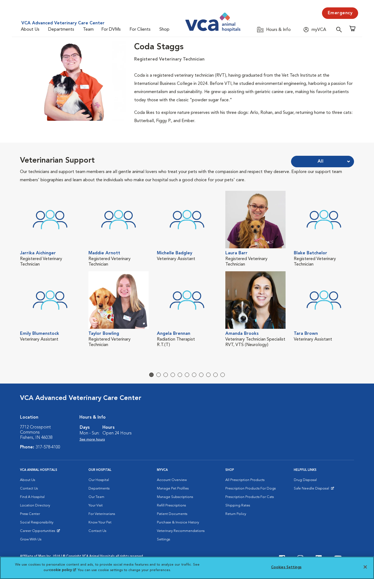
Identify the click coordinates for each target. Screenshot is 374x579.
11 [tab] (222, 375)
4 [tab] (173, 375)
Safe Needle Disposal (312, 490)
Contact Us (29, 488)
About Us (30, 29)
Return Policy (235, 514)
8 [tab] (201, 375)
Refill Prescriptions (171, 505)
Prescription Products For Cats (249, 497)
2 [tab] (158, 375)
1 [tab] (151, 375)
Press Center (30, 514)
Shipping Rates (237, 505)
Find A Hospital (32, 497)
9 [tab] (208, 375)
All (321, 161)
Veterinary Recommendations (181, 531)
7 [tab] (194, 375)
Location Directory (35, 505)
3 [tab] (165, 375)
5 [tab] (180, 375)
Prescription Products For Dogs (250, 488)
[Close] (365, 567)
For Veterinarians (101, 514)
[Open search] (340, 29)
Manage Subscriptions (175, 497)
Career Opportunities (38, 532)
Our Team (96, 497)
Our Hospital (98, 480)
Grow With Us (30, 539)
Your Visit (95, 505)
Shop (164, 29)
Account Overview (172, 480)
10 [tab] (215, 375)
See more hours (92, 439)
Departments (61, 29)
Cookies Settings (286, 567)
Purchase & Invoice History (178, 522)
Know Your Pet (99, 522)
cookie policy (62, 570)
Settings (163, 539)
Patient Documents (172, 514)
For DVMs (111, 29)
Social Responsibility (36, 522)
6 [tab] (187, 375)
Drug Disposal (305, 480)
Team (88, 29)
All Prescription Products (244, 480)
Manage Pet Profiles (173, 488)
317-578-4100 (48, 447)
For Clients (140, 29)
